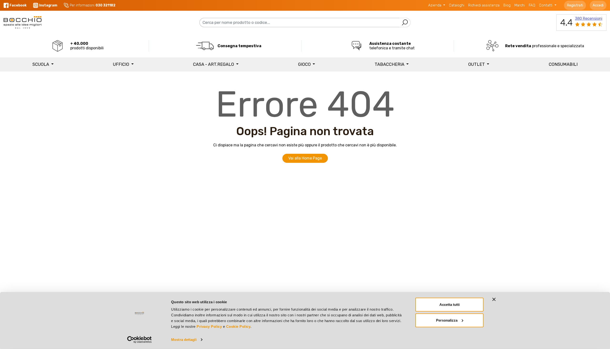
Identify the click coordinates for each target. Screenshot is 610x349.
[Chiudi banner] (494, 299)
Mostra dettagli (184, 340)
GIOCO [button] (305, 64)
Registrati (575, 5)
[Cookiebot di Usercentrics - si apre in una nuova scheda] (139, 339)
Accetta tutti (449, 305)
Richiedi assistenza (483, 5)
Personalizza (447, 320)
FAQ (532, 5)
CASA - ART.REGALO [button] (214, 64)
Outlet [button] (477, 64)
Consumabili (563, 64)
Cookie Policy (238, 326)
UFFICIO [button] (121, 64)
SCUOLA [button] (41, 64)
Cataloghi (456, 5)
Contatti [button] (546, 5)
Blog (507, 5)
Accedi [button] (598, 5)
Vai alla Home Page (305, 158)
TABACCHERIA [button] (390, 64)
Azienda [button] (435, 5)
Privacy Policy (209, 326)
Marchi (519, 5)
